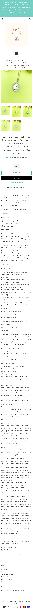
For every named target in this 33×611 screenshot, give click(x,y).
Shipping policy (7, 582)
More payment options (16, 182)
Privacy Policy (7, 579)
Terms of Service (8, 574)
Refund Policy (6, 577)
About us (4, 569)
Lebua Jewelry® (18, 601)
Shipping (8, 157)
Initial (16, 162)
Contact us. (5, 572)
